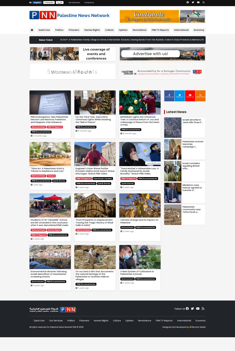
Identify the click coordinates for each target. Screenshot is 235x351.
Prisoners (74, 30)
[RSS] (204, 3)
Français (49, 2)
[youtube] (198, 3)
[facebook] (188, 3)
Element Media (198, 327)
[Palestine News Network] (69, 14)
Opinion (123, 30)
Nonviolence (139, 30)
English (37, 2)
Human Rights (92, 30)
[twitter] (193, 3)
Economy (199, 30)
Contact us (89, 2)
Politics (59, 30)
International (181, 30)
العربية (59, 2)
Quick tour (44, 30)
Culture (109, 30)
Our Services (74, 2)
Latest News (176, 112)
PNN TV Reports (160, 30)
